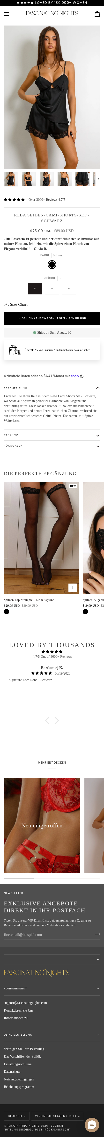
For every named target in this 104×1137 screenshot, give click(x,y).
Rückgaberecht (58, 1129)
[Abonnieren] (96, 934)
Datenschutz (12, 1071)
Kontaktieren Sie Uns (18, 1010)
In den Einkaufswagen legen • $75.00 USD (52, 318)
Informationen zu (16, 1018)
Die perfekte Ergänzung (40, 473)
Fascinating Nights (23, 1126)
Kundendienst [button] (15, 988)
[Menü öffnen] (11, 14)
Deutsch (15, 1116)
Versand (11, 434)
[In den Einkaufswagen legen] (72, 588)
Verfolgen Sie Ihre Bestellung (24, 1049)
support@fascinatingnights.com (25, 1003)
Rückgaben (13, 446)
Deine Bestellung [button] (18, 1035)
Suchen (57, 1126)
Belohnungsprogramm (19, 1087)
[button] (48, 720)
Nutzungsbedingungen (19, 1079)
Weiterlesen (12, 420)
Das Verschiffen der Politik (22, 1056)
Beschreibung (15, 388)
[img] (52, 651)
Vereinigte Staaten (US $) (55, 1116)
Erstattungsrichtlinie (17, 1064)
